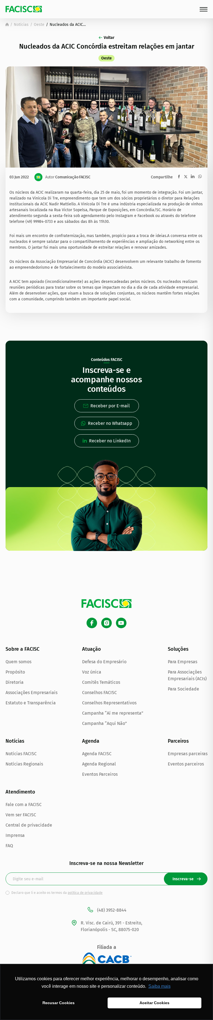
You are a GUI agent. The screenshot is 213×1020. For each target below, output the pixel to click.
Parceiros (178, 741)
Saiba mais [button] (159, 986)
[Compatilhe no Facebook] (179, 176)
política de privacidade (85, 893)
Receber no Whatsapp (110, 423)
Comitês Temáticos (101, 682)
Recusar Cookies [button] (58, 1003)
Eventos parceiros (186, 764)
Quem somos (18, 661)
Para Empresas (182, 661)
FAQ (9, 845)
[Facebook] (92, 623)
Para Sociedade (183, 689)
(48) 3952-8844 (111, 910)
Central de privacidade (29, 825)
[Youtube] (121, 623)
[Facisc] (24, 9)
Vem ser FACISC (21, 814)
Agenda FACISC (96, 753)
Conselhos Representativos (109, 702)
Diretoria (15, 682)
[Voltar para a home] (7, 24)
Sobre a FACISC (22, 649)
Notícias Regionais (24, 764)
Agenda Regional (99, 764)
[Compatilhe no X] (185, 176)
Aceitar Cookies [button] (154, 1003)
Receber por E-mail (110, 405)
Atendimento (20, 792)
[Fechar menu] (203, 9)
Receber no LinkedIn (110, 440)
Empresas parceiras (187, 753)
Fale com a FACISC (24, 804)
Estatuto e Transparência (31, 702)
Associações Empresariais (31, 692)
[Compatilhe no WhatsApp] (200, 176)
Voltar (109, 37)
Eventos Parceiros (100, 774)
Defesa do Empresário (104, 661)
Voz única (91, 672)
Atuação (91, 649)
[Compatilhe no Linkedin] (192, 176)
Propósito (15, 672)
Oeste (39, 24)
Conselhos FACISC (99, 692)
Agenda (90, 741)
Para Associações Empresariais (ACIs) (187, 675)
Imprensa (15, 835)
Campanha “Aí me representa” (112, 713)
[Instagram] (106, 623)
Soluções (178, 649)
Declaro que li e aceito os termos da (57, 893)
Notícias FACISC (21, 753)
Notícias (21, 24)
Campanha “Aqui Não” (104, 723)
